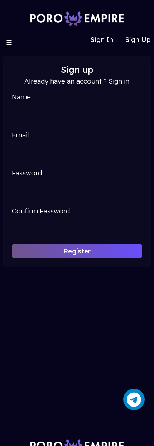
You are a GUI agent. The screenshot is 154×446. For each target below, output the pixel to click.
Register (77, 251)
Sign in (119, 81)
